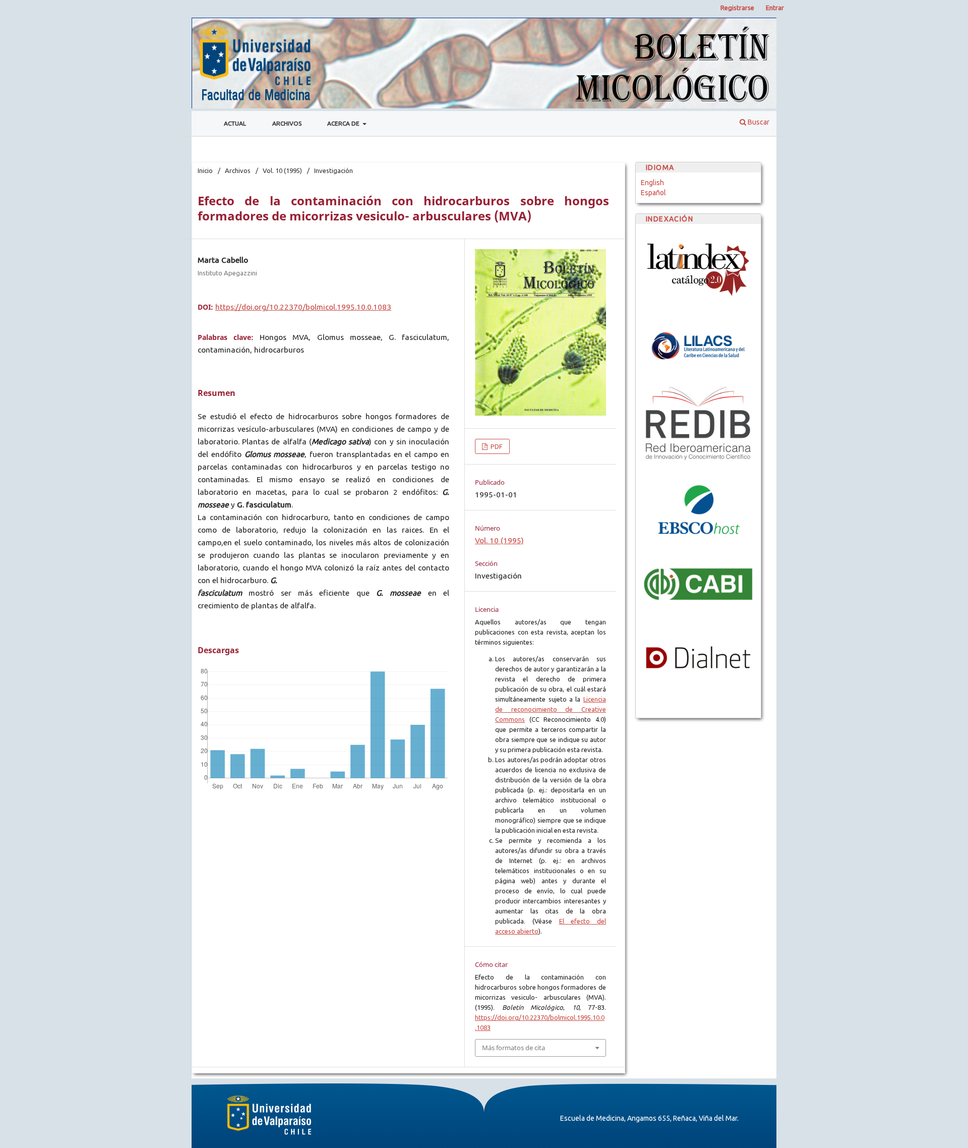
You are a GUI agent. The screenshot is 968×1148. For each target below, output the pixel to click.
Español (653, 193)
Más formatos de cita (513, 1047)
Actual (235, 123)
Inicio (205, 170)
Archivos (286, 123)
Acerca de (344, 123)
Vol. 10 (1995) (282, 170)
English (652, 183)
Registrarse (737, 7)
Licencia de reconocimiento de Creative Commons (550, 709)
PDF (496, 446)
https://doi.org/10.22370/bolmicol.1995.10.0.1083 (303, 307)
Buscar (757, 122)
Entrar (775, 7)
